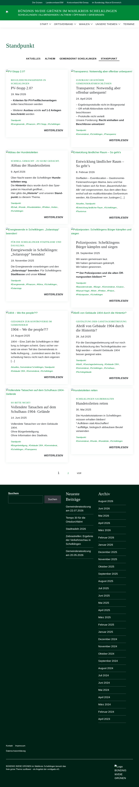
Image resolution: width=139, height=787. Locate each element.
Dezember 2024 (107, 639)
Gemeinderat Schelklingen (78, 59)
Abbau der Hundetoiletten (30, 165)
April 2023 (104, 719)
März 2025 (104, 617)
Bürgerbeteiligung (19, 445)
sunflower (27, 769)
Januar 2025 (105, 631)
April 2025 (104, 610)
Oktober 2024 (106, 653)
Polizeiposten (83, 294)
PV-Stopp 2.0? (22, 88)
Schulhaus (109, 368)
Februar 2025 (106, 624)
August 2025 (105, 581)
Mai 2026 (103, 515)
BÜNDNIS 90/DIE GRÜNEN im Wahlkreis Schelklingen (67, 11)
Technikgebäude (84, 372)
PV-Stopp (42, 124)
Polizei (111, 291)
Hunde (23, 207)
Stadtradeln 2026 (76, 528)
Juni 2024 (104, 682)
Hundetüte (104, 441)
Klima (40, 284)
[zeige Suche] (128, 2)
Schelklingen (54, 124)
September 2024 (108, 660)
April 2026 (104, 523)
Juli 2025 (103, 588)
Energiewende (18, 124)
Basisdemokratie (84, 287)
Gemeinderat (83, 134)
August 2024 (105, 668)
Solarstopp (16, 288)
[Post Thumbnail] (15, 71)
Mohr (94, 291)
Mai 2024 (103, 689)
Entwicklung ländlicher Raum (90, 207)
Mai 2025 (103, 602)
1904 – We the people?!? (29, 329)
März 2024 (104, 704)
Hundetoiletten (34, 207)
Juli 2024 (103, 675)
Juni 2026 (104, 508)
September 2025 (108, 573)
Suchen (13, 493)
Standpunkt (109, 59)
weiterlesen (53, 130)
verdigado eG (53, 769)
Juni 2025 (104, 595)
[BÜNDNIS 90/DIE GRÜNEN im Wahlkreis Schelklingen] (11, 12)
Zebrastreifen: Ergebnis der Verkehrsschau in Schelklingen (79, 540)
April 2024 (104, 697)
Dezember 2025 (107, 552)
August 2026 (105, 501)
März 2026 (104, 530)
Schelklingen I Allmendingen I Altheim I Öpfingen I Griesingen (61, 14)
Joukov (120, 287)
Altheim (50, 59)
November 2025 (107, 559)
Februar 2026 (106, 537)
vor (79, 473)
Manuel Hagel (83, 291)
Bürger (98, 287)
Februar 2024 (106, 711)
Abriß (79, 364)
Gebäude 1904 (18, 371)
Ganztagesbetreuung (93, 364)
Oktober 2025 (106, 566)
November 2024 (107, 646)
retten (54, 207)
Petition (46, 207)
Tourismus (81, 211)
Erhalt (14, 207)
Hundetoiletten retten (92, 403)
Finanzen (31, 124)
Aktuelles (33, 59)
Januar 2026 (105, 544)
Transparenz (110, 134)
